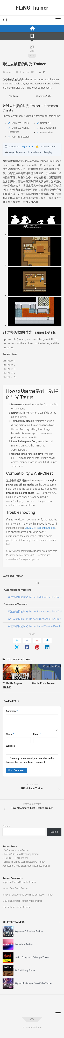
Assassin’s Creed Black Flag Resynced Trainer (26, 865)
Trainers (24, 72)
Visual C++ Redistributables (40, 527)
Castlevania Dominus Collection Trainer (32, 894)
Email (37, 734)
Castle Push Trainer (43, 683)
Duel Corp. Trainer (19, 888)
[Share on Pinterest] (37, 644)
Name (10, 734)
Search (6, 826)
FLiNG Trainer (32, 7)
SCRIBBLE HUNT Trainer (15, 858)
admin (9, 72)
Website (10, 745)
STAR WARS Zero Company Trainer (21, 854)
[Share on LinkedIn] (47, 644)
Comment (12, 711)
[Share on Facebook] (27, 644)
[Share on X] (17, 644)
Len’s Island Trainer (20, 907)
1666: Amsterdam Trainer (16, 850)
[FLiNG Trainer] (32, 28)
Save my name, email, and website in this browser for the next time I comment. (30, 760)
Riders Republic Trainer (24, 882)
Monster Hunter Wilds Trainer (26, 900)
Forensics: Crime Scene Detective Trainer (24, 861)
